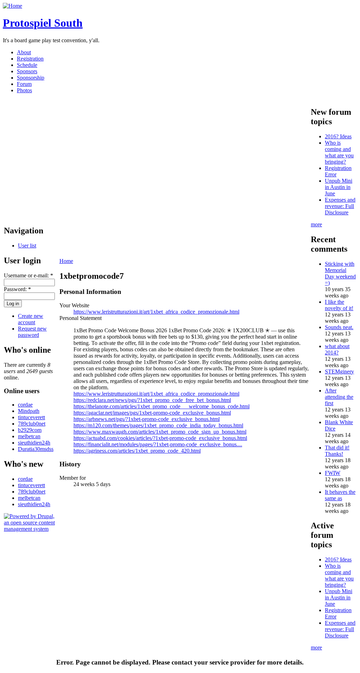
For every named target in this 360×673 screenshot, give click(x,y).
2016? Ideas (338, 136)
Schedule (27, 65)
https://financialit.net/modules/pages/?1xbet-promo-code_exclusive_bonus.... (157, 444)
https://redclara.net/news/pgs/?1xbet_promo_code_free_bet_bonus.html (152, 400)
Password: (17, 289)
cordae (25, 405)
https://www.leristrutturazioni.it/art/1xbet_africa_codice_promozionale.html (156, 312)
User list (27, 246)
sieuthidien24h (34, 443)
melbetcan (29, 436)
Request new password (32, 332)
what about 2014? (337, 349)
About (24, 52)
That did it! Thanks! (337, 451)
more (316, 224)
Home (66, 261)
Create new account (30, 319)
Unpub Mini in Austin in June (338, 187)
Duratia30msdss (35, 449)
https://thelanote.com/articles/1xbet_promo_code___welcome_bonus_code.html (161, 406)
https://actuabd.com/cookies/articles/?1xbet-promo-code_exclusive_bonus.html (160, 438)
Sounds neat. (339, 327)
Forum (24, 84)
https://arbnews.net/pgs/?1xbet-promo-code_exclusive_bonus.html (146, 419)
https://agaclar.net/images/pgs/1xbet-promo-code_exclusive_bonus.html (152, 413)
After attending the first (339, 397)
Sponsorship (30, 78)
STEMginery (339, 372)
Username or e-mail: (28, 275)
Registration (30, 59)
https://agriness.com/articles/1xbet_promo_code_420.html (137, 451)
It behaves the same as (340, 495)
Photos (24, 90)
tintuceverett (31, 417)
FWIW (332, 473)
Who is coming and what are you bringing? (339, 152)
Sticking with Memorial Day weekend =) (340, 273)
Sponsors (27, 71)
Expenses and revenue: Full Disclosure (340, 206)
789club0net (31, 424)
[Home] (12, 6)
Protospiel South (43, 23)
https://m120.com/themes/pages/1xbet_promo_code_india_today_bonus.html (158, 425)
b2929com (29, 430)
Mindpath (28, 411)
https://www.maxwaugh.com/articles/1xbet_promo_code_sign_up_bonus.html (159, 432)
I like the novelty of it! (339, 305)
